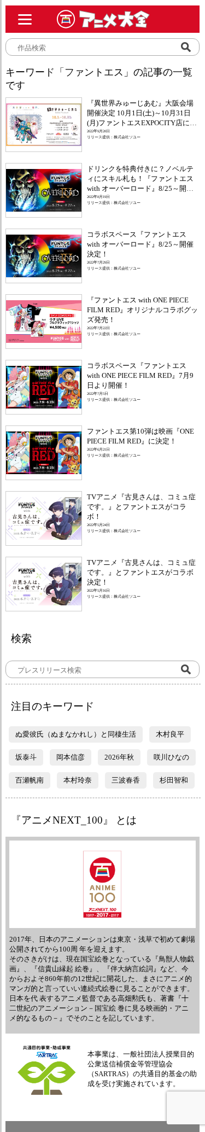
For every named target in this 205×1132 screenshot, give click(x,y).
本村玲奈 (77, 780)
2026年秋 (119, 757)
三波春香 (126, 780)
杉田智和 (174, 780)
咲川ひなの (171, 757)
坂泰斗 (26, 757)
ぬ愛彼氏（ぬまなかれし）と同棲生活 (75, 734)
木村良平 (170, 734)
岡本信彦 (70, 757)
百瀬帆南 (29, 780)
